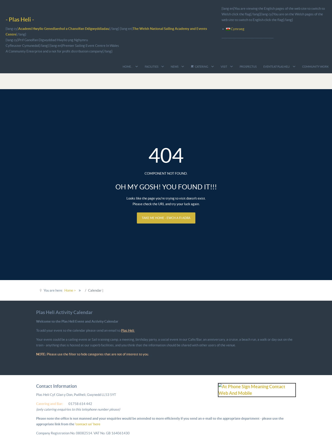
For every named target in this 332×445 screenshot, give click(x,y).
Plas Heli (128, 330)
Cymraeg (237, 29)
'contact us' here (87, 424)
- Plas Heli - (20, 19)
